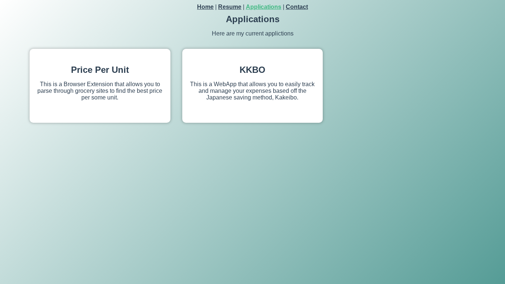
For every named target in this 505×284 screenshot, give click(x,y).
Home (205, 7)
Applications (263, 7)
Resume (229, 7)
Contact (297, 7)
